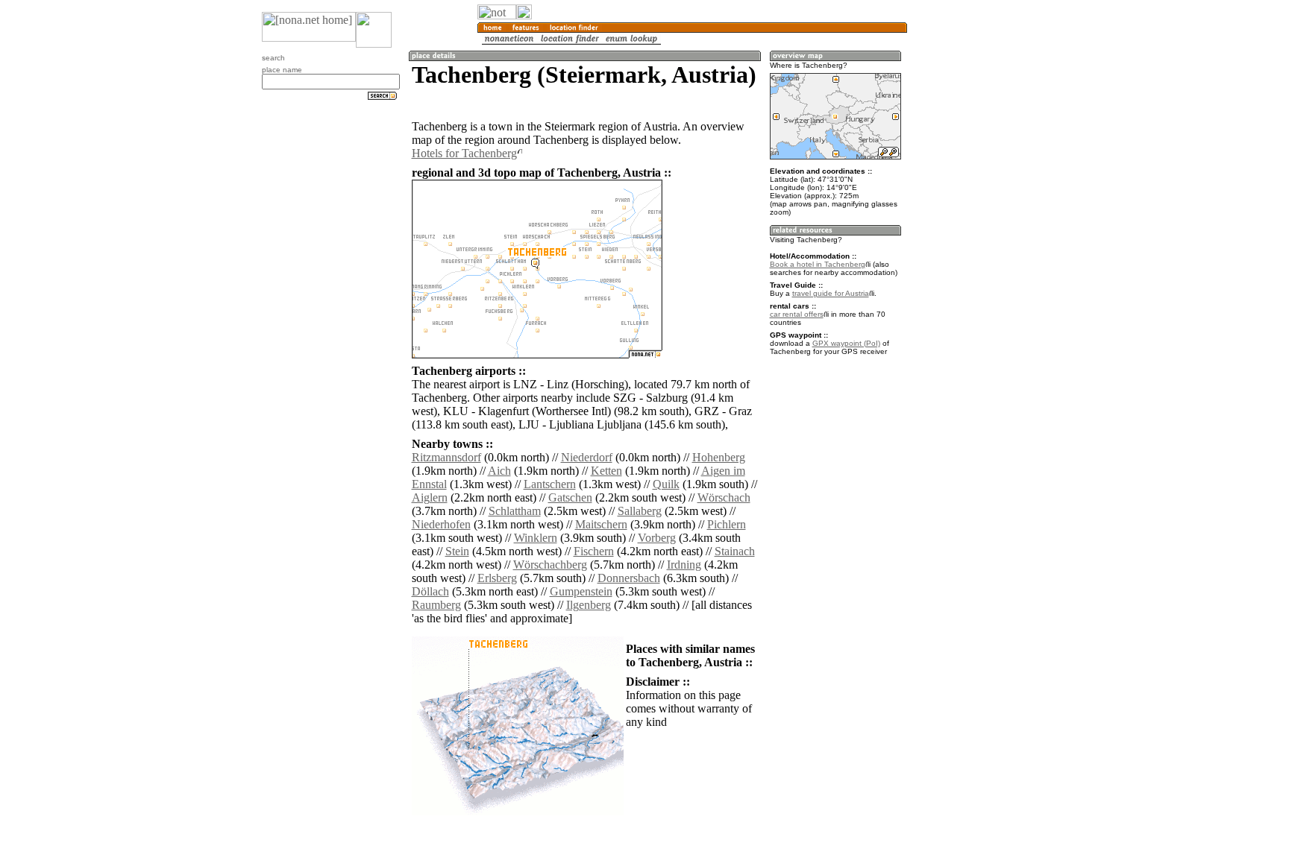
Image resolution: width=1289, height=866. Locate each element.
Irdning (684, 564)
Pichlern (726, 524)
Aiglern (430, 497)
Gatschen (570, 497)
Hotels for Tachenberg (464, 153)
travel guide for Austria (830, 293)
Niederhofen (441, 524)
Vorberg (657, 537)
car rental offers (797, 314)
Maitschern (601, 524)
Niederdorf (586, 457)
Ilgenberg (588, 604)
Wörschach (723, 497)
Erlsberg (497, 578)
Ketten (606, 470)
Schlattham (515, 511)
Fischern (594, 551)
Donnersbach (629, 578)
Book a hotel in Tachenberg (817, 264)
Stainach (735, 551)
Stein (457, 551)
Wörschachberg (550, 564)
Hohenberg (718, 457)
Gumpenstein (581, 591)
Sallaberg (640, 511)
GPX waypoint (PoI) (846, 343)
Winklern (535, 537)
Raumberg (436, 604)
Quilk (666, 484)
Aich (499, 470)
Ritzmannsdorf (446, 457)
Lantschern (550, 484)
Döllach (430, 591)
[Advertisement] (978, 246)
